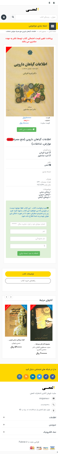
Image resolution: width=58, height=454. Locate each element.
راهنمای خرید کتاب (28, 280)
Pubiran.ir (23, 442)
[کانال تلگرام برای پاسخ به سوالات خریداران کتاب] (46, 376)
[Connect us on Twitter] (39, 376)
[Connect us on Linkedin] (32, 376)
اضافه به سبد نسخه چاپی (28, 253)
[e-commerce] (29, 10)
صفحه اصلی (52, 31)
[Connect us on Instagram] (26, 376)
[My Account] (54, 2)
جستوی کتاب (42, 31)
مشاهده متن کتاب (26, 129)
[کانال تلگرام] (52, 376)
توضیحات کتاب (28, 274)
